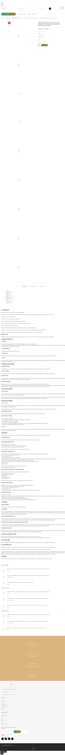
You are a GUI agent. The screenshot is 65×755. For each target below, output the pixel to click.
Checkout (2, 718)
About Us (2, 3)
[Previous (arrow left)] (1, 754)
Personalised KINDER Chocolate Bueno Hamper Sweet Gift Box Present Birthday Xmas (20, 582)
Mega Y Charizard (41, 37)
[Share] (2, 752)
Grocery (2, 702)
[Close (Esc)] (1, 752)
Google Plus (12, 739)
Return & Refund (3, 715)
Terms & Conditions (4, 723)
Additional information (33, 286)
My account (3, 720)
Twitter (6, 739)
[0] (62, 8)
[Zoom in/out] (6, 752)
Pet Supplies (3, 707)
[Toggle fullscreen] (4, 752)
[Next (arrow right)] (2, 754)
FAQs (2, 4)
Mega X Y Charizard (41, 36)
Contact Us (34, 14)
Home (2, 2)
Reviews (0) (42, 286)
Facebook (2, 739)
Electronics (3, 709)
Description (24, 286)
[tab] (24, 286)
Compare (52, 45)
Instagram (9, 739)
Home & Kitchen (3, 704)
